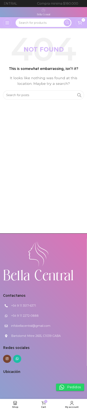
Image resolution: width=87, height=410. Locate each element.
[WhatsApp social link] (17, 359)
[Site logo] (43, 12)
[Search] (67, 22)
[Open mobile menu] (7, 23)
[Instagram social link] (7, 359)
